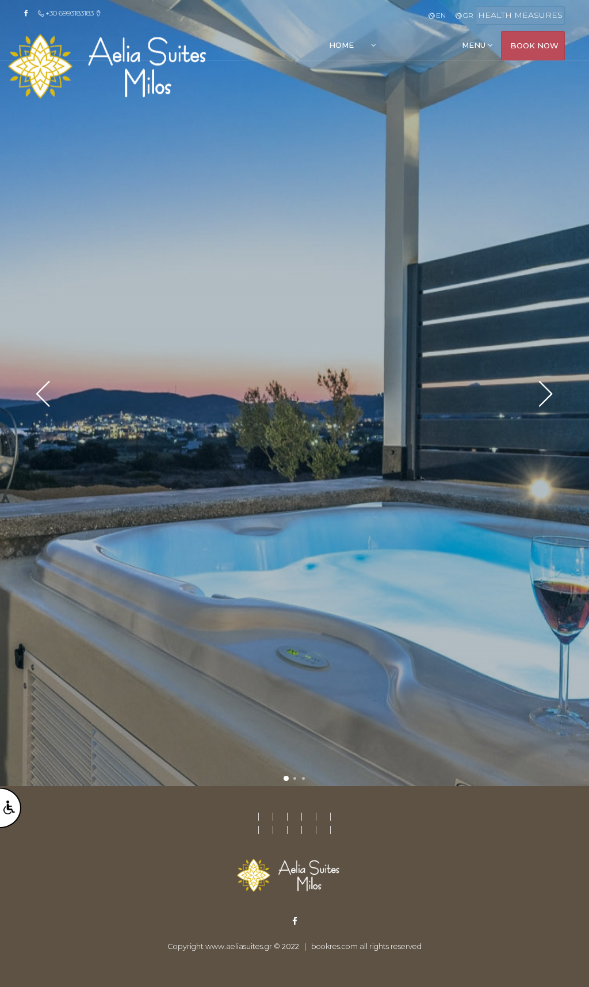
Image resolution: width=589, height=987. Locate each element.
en (439, 15)
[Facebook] (30, 13)
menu (475, 44)
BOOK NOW (534, 45)
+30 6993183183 (69, 13)
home (341, 44)
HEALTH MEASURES (520, 15)
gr (467, 15)
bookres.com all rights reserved (366, 946)
